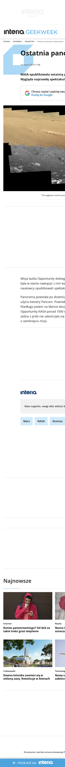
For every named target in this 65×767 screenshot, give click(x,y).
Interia (6, 41)
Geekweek (17, 41)
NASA (41, 421)
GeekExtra (29, 41)
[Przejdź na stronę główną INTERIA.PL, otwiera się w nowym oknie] (14, 31)
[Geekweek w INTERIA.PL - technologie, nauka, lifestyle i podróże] (42, 31)
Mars (26, 421)
